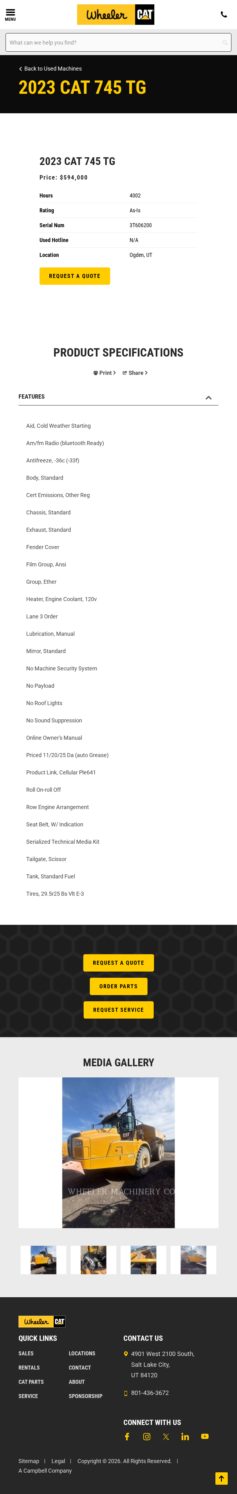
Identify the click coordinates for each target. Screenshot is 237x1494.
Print (105, 373)
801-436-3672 (150, 1393)
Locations (82, 1353)
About (77, 1382)
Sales (26, 1353)
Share (136, 373)
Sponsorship (85, 1396)
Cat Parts (31, 1382)
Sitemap (29, 1461)
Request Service (118, 1010)
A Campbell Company (45, 1470)
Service (28, 1396)
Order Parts (118, 986)
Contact (80, 1367)
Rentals (29, 1367)
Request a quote (75, 276)
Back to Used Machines (53, 68)
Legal (58, 1461)
